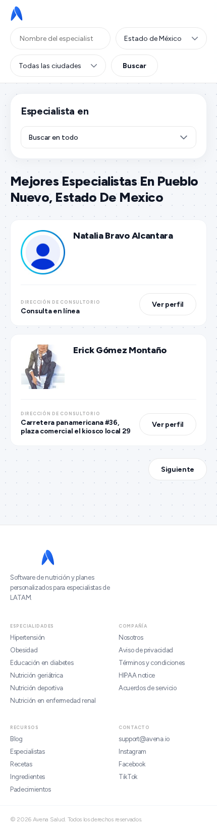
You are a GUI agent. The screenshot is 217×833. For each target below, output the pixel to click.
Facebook (132, 764)
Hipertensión (27, 637)
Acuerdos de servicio (148, 688)
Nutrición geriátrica (36, 675)
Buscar (134, 66)
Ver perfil (168, 304)
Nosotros (131, 637)
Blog (16, 739)
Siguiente (177, 469)
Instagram (132, 751)
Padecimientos (30, 789)
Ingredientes (27, 777)
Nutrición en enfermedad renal (53, 700)
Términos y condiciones (152, 663)
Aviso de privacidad (146, 650)
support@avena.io (144, 739)
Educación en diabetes (41, 663)
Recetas (21, 764)
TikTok (128, 777)
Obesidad (23, 650)
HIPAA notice (137, 675)
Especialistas (27, 751)
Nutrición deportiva (36, 688)
